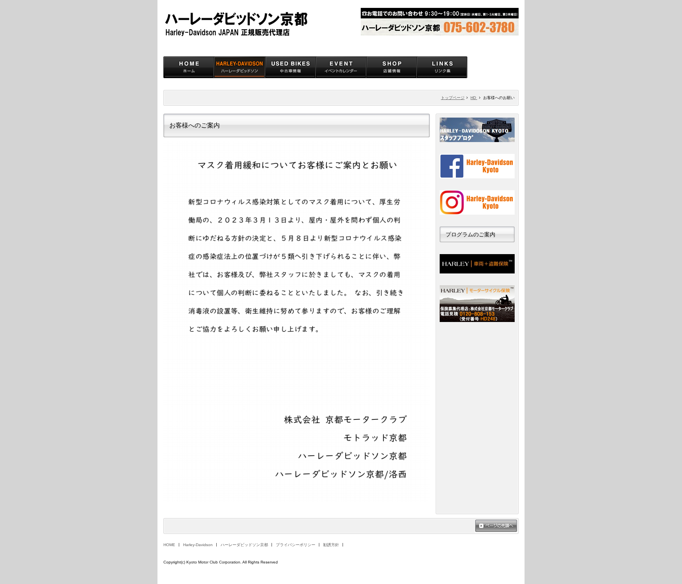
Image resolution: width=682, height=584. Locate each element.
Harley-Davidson (198, 545)
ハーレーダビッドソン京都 (244, 545)
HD (473, 97)
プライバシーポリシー (295, 545)
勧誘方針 (331, 545)
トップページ (453, 97)
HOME (169, 545)
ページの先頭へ (496, 526)
